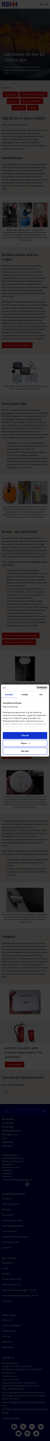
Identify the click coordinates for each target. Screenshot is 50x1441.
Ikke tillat (25, 751)
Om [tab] (40, 694)
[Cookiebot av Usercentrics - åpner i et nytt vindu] (36, 687)
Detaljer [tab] (25, 694)
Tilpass (24, 743)
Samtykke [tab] (9, 694)
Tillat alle (25, 735)
